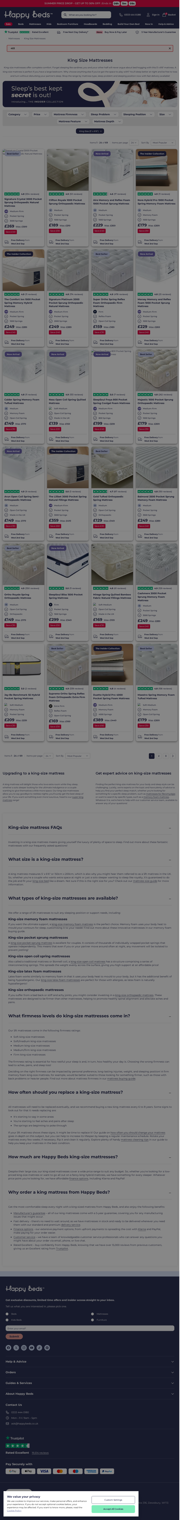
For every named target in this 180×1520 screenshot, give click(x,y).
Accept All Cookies (113, 1509)
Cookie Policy (14, 1510)
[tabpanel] (48, 1506)
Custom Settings (113, 1500)
